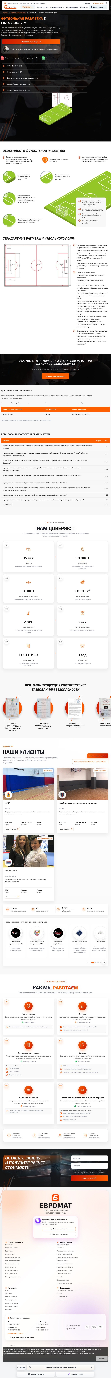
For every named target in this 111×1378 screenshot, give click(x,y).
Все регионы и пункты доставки (22, 1337)
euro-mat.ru (73, 1329)
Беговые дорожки (63, 1280)
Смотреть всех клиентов (97, 756)
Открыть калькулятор (55, 376)
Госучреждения (72, 7)
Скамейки (60, 1277)
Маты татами (9, 1254)
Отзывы (59, 1293)
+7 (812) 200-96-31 (42, 1324)
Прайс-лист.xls (51, 58)
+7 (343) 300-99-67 (42, 1330)
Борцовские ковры (11, 1248)
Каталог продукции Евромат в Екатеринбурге (90, 761)
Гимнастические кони (64, 1273)
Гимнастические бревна (65, 1267)
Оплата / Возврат (11, 1297)
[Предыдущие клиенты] (88, 962)
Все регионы (87, 3)
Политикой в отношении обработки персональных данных (90, 1172)
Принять (102, 1358)
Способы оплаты (62, 1297)
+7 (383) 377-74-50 (14, 1330)
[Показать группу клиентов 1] (92, 962)
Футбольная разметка (18, 12)
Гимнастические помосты (65, 1251)
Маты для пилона (11, 1273)
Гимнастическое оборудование (67, 1257)
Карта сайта (61, 1300)
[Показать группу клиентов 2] (95, 962)
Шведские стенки (62, 1261)
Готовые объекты (57, 7)
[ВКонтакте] (106, 3)
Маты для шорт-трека (12, 1277)
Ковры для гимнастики (64, 1254)
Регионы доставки (11, 1300)
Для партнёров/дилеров (65, 1290)
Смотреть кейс (11, 829)
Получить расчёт (89, 1178)
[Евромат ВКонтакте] (87, 1327)
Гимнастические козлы (64, 1270)
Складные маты (10, 1267)
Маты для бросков (11, 1270)
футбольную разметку (16, 28)
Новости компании (11, 1303)
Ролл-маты (9, 1244)
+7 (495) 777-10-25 (14, 1324)
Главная (5, 12)
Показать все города (15, 1333)
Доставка (8, 1293)
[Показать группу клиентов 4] (98, 962)
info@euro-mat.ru (98, 3)
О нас (7, 1290)
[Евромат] (10, 7)
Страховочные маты (12, 1264)
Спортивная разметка (64, 1283)
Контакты (84, 7)
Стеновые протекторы (12, 1257)
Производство (42, 7)
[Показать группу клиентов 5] (100, 962)
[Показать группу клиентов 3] (97, 962)
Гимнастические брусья (65, 1264)
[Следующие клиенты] (104, 962)
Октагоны (60, 1248)
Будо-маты (9, 1251)
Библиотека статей (11, 1306)
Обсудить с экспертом (31, 42)
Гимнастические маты (12, 1261)
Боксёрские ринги (63, 1244)
